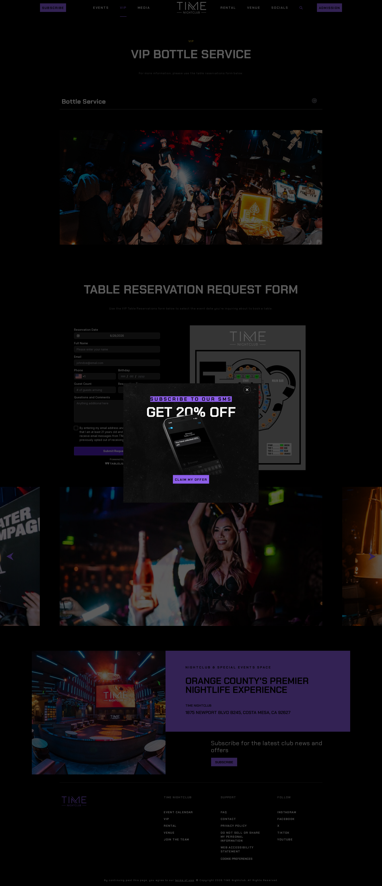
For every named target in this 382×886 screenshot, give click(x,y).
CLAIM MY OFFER (191, 480)
